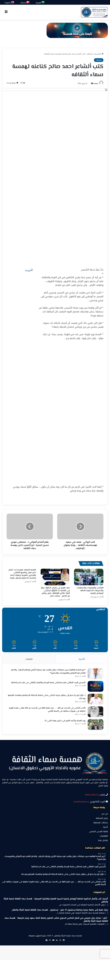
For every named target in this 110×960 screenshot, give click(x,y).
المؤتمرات (104, 836)
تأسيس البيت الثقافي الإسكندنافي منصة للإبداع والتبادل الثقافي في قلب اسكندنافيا (48, 682)
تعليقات (29, 659)
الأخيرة (82, 659)
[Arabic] (43, 2)
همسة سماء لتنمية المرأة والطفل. (68, 935)
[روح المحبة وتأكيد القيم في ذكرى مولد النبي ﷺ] (95, 724)
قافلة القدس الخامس (98, 831)
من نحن (104, 814)
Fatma (95, 83)
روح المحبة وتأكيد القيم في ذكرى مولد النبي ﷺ (65, 720)
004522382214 (92, 795)
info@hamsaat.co (81, 802)
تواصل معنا (103, 840)
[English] (12, 2)
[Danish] (28, 2)
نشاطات (90, 54)
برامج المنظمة (102, 818)
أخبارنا (105, 827)
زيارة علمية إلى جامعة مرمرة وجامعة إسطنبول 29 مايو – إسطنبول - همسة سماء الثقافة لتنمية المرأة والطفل (60, 909)
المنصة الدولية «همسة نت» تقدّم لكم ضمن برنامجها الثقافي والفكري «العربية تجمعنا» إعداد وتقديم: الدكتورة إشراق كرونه (22, 574)
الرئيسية (98, 54)
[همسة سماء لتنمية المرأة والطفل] (94, 12)
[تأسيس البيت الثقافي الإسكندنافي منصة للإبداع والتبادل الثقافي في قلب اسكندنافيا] (95, 686)
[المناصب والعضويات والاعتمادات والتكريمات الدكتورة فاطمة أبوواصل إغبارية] (88, 577)
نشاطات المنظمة (100, 822)
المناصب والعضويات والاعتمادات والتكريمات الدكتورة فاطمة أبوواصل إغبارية (90, 590)
